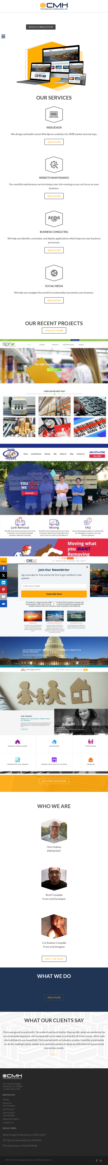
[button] (54, 570)
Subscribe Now (54, 594)
